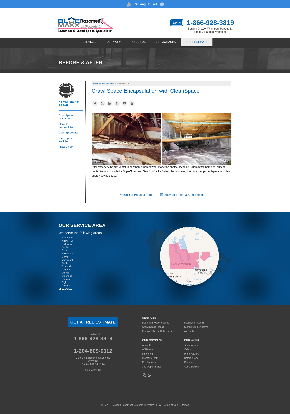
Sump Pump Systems (196, 326)
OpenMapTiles (186, 284)
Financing (147, 353)
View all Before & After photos (183, 194)
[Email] (124, 103)
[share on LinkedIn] (109, 103)
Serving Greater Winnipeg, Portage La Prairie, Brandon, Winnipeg (210, 30)
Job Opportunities (151, 366)
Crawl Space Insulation (66, 140)
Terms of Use (170, 404)
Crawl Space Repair (69, 104)
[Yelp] (144, 375)
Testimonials (191, 345)
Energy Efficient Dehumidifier (158, 331)
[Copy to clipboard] (132, 103)
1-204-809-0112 (93, 351)
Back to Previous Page (138, 194)
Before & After (191, 357)
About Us (147, 345)
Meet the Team (150, 357)
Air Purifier (190, 331)
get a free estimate (93, 322)
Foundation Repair (194, 322)
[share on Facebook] (95, 103)
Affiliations (147, 349)
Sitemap (184, 404)
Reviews (189, 362)
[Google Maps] (149, 375)
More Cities (65, 289)
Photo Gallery (66, 146)
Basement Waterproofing (155, 322)
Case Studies (191, 366)
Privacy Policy (153, 404)
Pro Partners (149, 362)
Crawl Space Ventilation (66, 117)
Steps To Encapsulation (66, 125)
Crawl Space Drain (69, 132)
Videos (188, 349)
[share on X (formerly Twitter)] (102, 103)
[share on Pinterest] (117, 103)
